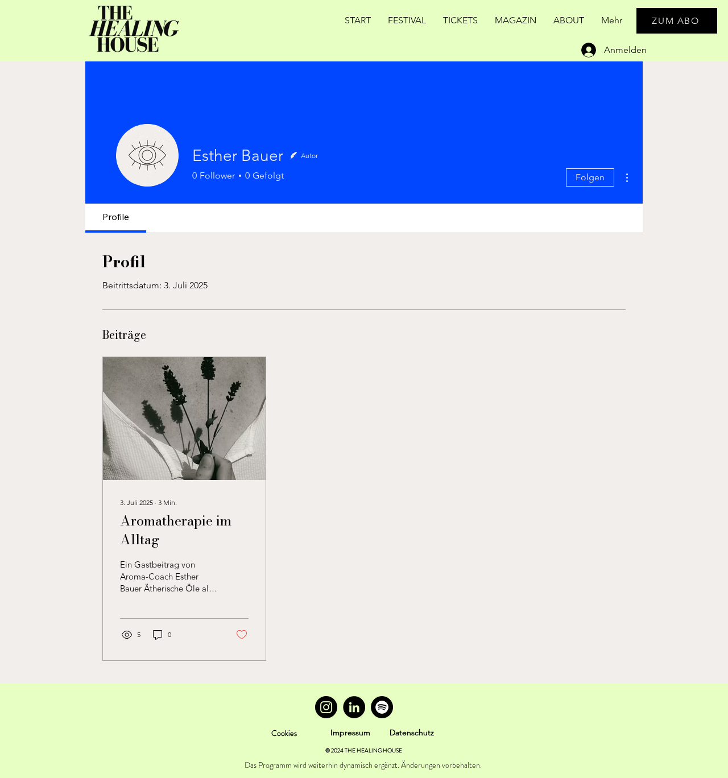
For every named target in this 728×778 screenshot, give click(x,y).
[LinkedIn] (354, 707)
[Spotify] (382, 707)
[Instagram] (326, 707)
